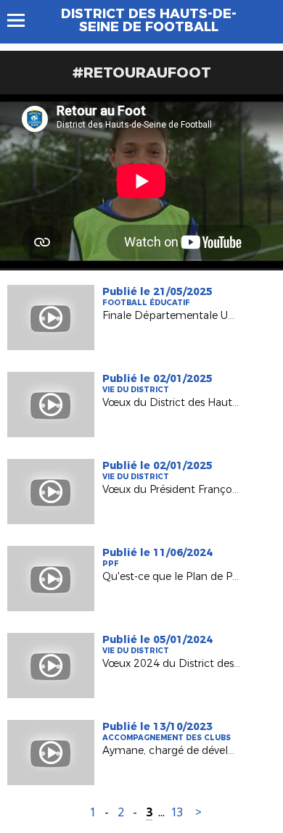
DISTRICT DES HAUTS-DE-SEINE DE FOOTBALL (149, 20)
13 (177, 812)
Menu (22, 20)
